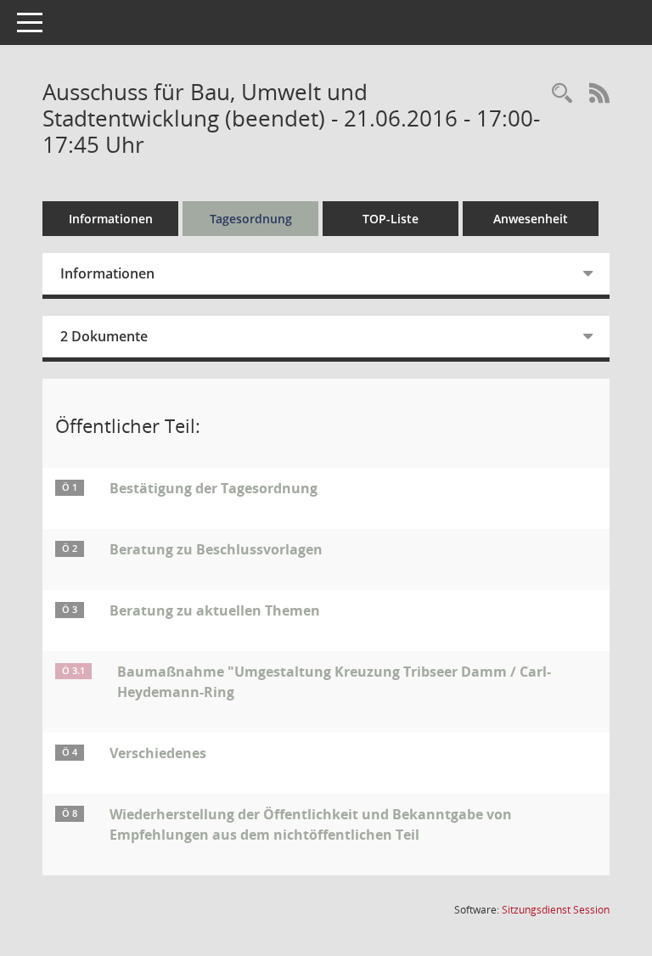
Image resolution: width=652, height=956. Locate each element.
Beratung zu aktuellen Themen (215, 610)
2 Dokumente (104, 336)
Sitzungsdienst (556, 910)
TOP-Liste (391, 219)
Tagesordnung (251, 219)
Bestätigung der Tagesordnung (214, 488)
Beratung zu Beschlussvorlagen (216, 549)
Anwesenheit (530, 219)
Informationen (111, 219)
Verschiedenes (158, 753)
